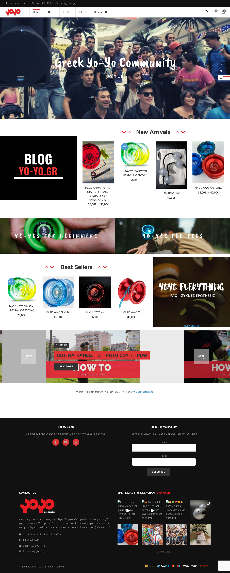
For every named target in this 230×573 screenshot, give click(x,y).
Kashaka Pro (172, 193)
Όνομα (164, 442)
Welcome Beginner (143, 392)
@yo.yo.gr (163, 492)
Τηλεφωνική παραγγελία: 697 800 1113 (30, 3)
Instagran (76, 442)
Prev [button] (29, 356)
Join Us (115, 76)
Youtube (65, 442)
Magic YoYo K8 (95, 312)
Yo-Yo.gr (38, 566)
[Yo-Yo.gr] (13, 12)
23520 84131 (34, 540)
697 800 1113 (37, 545)
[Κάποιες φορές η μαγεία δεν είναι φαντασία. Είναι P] (128, 510)
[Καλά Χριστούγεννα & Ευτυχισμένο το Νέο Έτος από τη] (152, 534)
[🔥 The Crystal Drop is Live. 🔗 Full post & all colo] (152, 510)
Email (164, 456)
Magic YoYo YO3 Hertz (208, 187)
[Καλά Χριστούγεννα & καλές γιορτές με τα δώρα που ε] (200, 534)
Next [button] (201, 356)
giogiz (63, 345)
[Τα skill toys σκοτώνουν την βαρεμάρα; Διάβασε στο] (176, 534)
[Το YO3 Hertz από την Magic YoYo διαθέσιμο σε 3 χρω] (128, 534)
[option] (115, 356)
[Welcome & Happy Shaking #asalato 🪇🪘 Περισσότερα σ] (200, 510)
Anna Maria (205, 341)
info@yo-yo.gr (67, 3)
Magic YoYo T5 (131, 312)
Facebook (55, 442)
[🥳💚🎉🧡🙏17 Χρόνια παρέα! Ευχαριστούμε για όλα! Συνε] (176, 510)
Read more (66, 366)
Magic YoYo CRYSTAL (58, 312)
